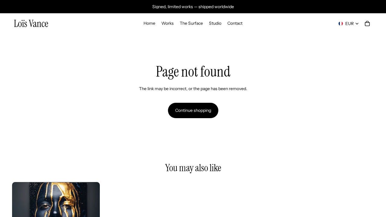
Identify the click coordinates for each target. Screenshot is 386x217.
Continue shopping (193, 110)
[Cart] (367, 23)
